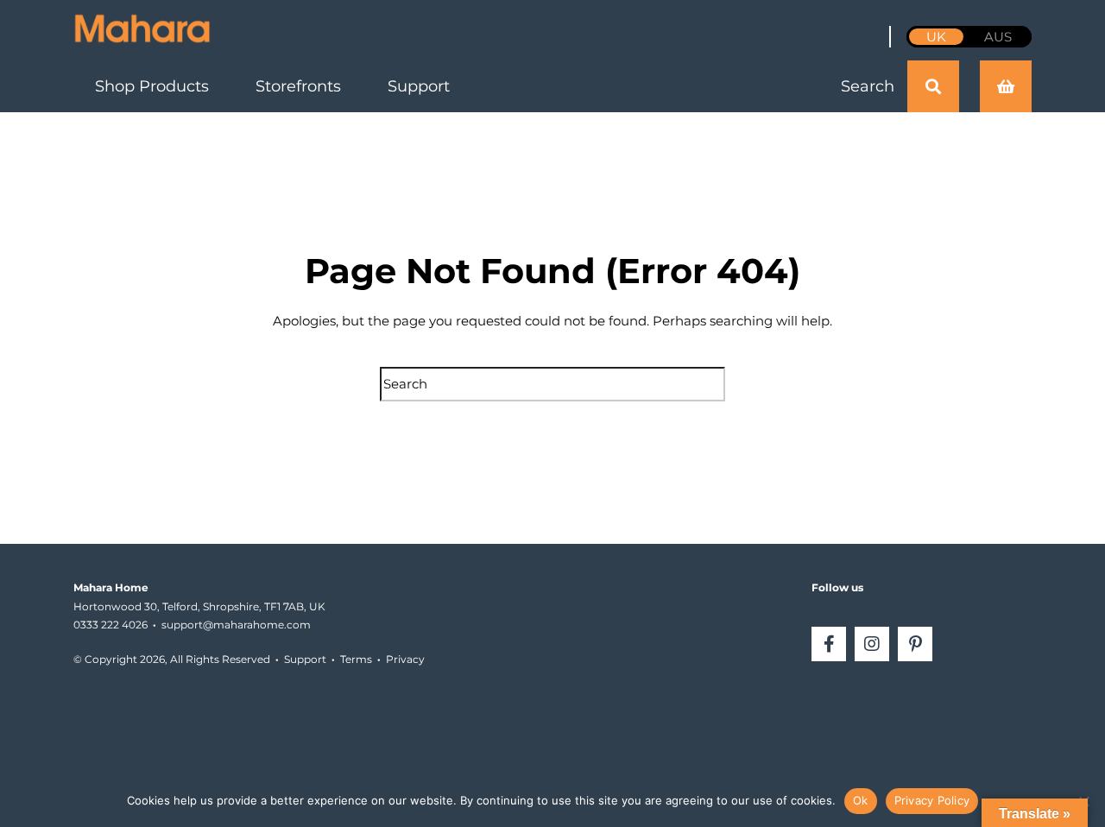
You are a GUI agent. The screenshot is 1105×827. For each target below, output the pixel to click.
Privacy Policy (932, 800)
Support (419, 86)
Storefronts (298, 86)
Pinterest (915, 644)
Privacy (405, 659)
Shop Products (152, 86)
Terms (356, 659)
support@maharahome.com (236, 624)
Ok (860, 800)
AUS (998, 36)
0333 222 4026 (110, 624)
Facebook (828, 644)
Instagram (872, 644)
